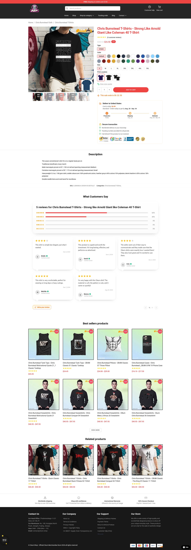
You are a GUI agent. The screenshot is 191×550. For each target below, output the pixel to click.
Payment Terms (102, 522)
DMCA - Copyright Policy (71, 528)
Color (99, 52)
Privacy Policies (68, 525)
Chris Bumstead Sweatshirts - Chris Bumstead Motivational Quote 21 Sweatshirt (42, 415)
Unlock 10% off (4, 540)
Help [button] (187, 547)
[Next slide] (90, 59)
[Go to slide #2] (49, 97)
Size (98, 65)
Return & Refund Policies (105, 525)
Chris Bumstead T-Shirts (64, 22)
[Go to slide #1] (38, 97)
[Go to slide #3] (61, 97)
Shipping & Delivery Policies (106, 518)
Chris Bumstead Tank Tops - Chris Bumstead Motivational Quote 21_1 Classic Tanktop (42, 365)
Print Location (102, 72)
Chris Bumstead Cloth (43, 22)
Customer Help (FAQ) (104, 531)
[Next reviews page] (156, 308)
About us (66, 518)
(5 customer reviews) (114, 37)
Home (30, 22)
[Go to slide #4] (72, 97)
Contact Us (101, 528)
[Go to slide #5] (84, 97)
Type (99, 45)
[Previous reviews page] (146, 308)
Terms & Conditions (69, 522)
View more (95, 430)
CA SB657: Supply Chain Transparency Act (77, 531)
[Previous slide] (31, 59)
